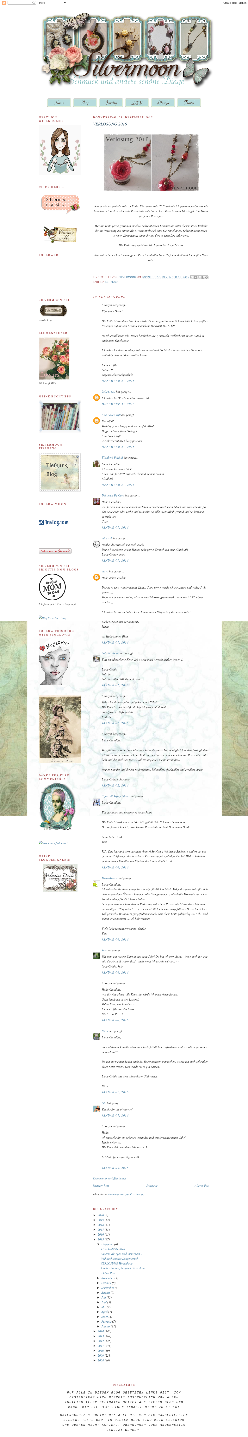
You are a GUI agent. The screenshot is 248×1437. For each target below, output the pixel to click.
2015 (101, 1239)
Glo (104, 1103)
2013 (101, 1336)
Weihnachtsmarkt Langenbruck (119, 1258)
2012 (101, 1341)
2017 (101, 1229)
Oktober (106, 1283)
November (108, 1278)
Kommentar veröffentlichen (109, 1178)
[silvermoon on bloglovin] (54, 684)
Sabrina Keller (111, 653)
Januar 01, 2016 (115, 527)
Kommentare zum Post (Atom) (126, 1194)
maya (105, 571)
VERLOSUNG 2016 (113, 1249)
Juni (104, 1302)
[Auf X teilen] (199, 277)
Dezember (107, 1244)
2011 (101, 1346)
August (106, 1292)
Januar (106, 1326)
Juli (104, 1297)
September (108, 1287)
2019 (101, 1220)
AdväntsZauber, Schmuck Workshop (123, 1268)
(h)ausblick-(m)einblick (116, 796)
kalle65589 (108, 391)
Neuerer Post (101, 1185)
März (104, 1316)
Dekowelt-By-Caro (113, 495)
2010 (101, 1350)
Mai (104, 1307)
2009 (101, 1355)
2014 (101, 1331)
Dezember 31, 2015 (118, 381)
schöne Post (108, 1273)
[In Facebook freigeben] (203, 277)
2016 (101, 1234)
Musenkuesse (110, 878)
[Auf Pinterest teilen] (206, 277)
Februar (106, 1321)
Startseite (152, 1185)
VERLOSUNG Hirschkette (117, 1263)
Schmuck (112, 282)
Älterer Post (202, 1185)
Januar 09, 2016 (115, 1168)
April (104, 1312)
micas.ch (107, 538)
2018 (101, 1225)
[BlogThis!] (195, 277)
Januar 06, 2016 (115, 867)
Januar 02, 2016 (115, 723)
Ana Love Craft (111, 415)
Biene (105, 1031)
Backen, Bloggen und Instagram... (121, 1253)
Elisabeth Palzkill (112, 457)
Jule (104, 950)
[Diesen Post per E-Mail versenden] (192, 277)
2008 (101, 1360)
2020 (101, 1215)
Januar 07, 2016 (115, 1092)
